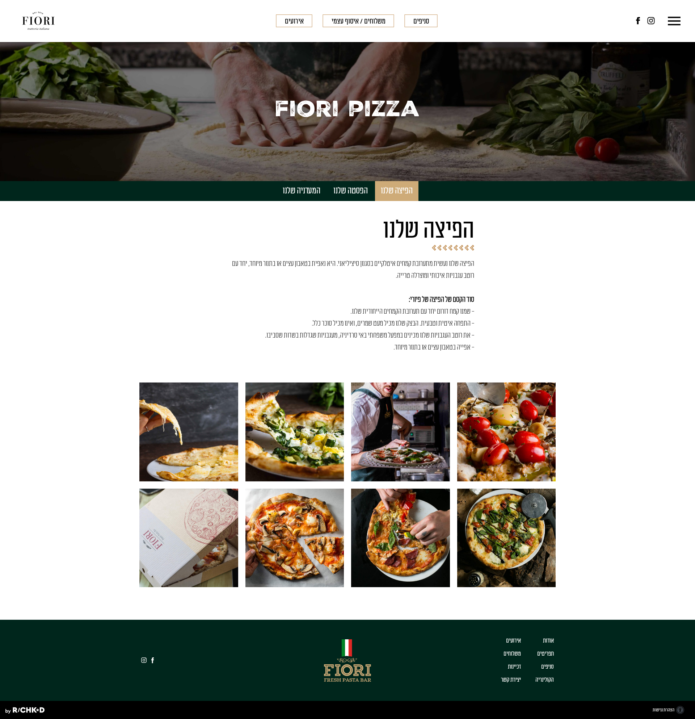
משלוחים (512, 653)
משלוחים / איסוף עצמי (359, 21)
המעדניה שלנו (301, 191)
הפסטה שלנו (350, 191)
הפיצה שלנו (397, 191)
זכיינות (514, 666)
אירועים (294, 21)
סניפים (421, 21)
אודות (548, 640)
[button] (672, 21)
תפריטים (545, 653)
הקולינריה (544, 680)
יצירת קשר (511, 680)
